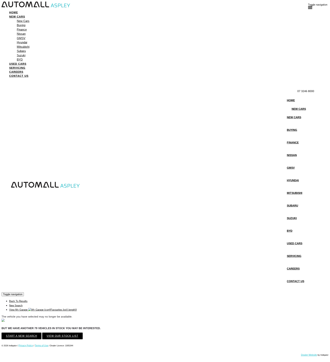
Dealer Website (309, 355)
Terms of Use (41, 345)
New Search (16, 305)
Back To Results (18, 301)
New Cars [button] (17, 16)
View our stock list (62, 335)
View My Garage (43, 309)
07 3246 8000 (305, 91)
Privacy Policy (26, 345)
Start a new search (21, 335)
